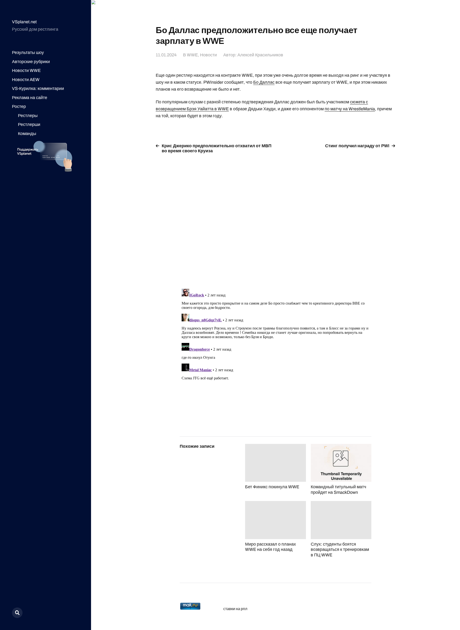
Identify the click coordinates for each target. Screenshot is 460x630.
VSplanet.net (24, 21)
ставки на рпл (235, 609)
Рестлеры (28, 115)
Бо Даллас (264, 82)
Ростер (19, 106)
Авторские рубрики (31, 61)
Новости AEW (26, 79)
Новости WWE (26, 70)
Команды (27, 133)
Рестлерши (29, 124)
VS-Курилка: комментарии (38, 88)
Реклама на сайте (29, 97)
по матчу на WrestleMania (350, 108)
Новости (208, 55)
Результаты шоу (28, 52)
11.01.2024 (166, 55)
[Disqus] (275, 218)
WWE (192, 55)
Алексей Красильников (260, 55)
